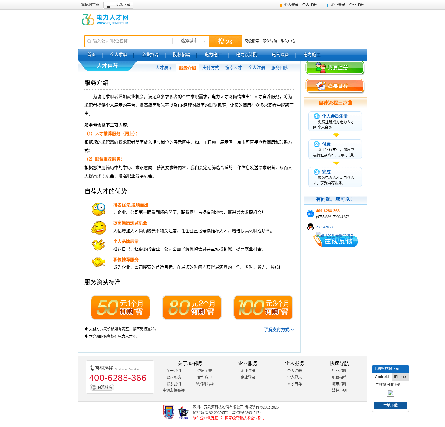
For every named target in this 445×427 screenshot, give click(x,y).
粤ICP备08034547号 (247, 413)
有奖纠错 (104, 387)
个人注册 (309, 5)
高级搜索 (252, 41)
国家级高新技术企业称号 (245, 418)
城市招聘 (339, 384)
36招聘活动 (205, 384)
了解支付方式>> (279, 329)
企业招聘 (150, 54)
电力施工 (311, 54)
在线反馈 (335, 241)
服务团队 (279, 67)
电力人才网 (105, 20)
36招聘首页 (90, 5)
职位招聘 (339, 377)
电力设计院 (246, 54)
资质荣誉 (204, 371)
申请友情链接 (174, 390)
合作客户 (204, 377)
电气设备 (280, 54)
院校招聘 (181, 54)
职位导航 (270, 41)
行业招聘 (339, 371)
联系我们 (173, 384)
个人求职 (118, 54)
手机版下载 (121, 5)
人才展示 (164, 67)
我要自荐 (335, 86)
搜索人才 (233, 67)
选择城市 (189, 40)
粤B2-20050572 (217, 413)
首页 (91, 54)
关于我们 (173, 371)
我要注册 (335, 68)
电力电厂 (213, 54)
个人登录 (291, 5)
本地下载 (390, 405)
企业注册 (356, 5)
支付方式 (210, 67)
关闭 (405, 369)
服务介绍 (187, 68)
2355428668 (325, 227)
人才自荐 (294, 384)
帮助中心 (288, 41)
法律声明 (339, 390)
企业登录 (338, 5)
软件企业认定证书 (207, 418)
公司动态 (173, 377)
